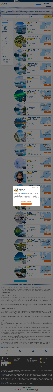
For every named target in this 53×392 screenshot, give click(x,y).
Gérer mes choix (23, 201)
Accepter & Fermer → (35, 187)
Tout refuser (29, 201)
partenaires (24, 193)
